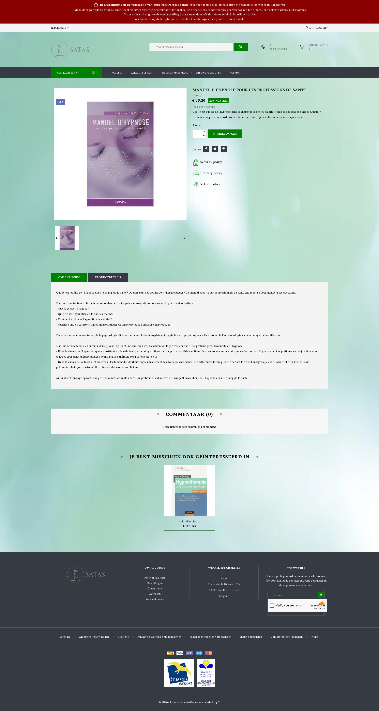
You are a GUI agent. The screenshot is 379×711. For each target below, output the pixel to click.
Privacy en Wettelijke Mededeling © (159, 636)
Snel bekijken (197, 511)
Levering (64, 636)
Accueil (117, 72)
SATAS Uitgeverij (142, 72)
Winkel (315, 636)
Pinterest (224, 149)
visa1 (208, 653)
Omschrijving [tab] (69, 277)
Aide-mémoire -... (189, 521)
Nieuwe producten (208, 72)
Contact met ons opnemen (287, 636)
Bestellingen (155, 583)
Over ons (123, 636)
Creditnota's (154, 588)
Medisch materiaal (175, 72)
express (189, 653)
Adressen (155, 594)
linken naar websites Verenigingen (210, 636)
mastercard (199, 653)
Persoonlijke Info (155, 578)
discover (179, 653)
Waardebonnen (155, 599)
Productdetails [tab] (108, 277)
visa (170, 653)
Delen (206, 149)
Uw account (155, 567)
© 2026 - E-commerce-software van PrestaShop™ (189, 702)
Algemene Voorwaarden (94, 636)
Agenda (234, 72)
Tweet (215, 149)
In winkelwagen (225, 133)
